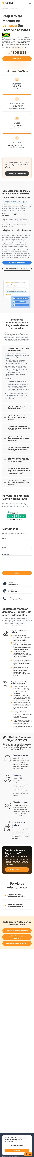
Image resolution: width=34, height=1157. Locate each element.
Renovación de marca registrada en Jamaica (15, 905)
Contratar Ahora (13, 870)
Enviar (17, 573)
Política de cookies (17, 1145)
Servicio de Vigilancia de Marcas (17, 943)
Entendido (17, 1150)
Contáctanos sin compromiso (11, 201)
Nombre (4, 538)
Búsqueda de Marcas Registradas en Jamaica (15, 895)
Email (4, 547)
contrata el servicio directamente (21, 203)
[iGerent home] (7, 3)
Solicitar (16, 59)
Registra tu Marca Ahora (17, 262)
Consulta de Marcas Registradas (17, 930)
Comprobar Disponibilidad (17, 173)
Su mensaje (5, 554)
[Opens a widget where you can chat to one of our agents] (28, 1154)
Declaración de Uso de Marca (9, 1154)
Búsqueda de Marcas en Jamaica (17, 269)
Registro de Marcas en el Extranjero (17, 937)
